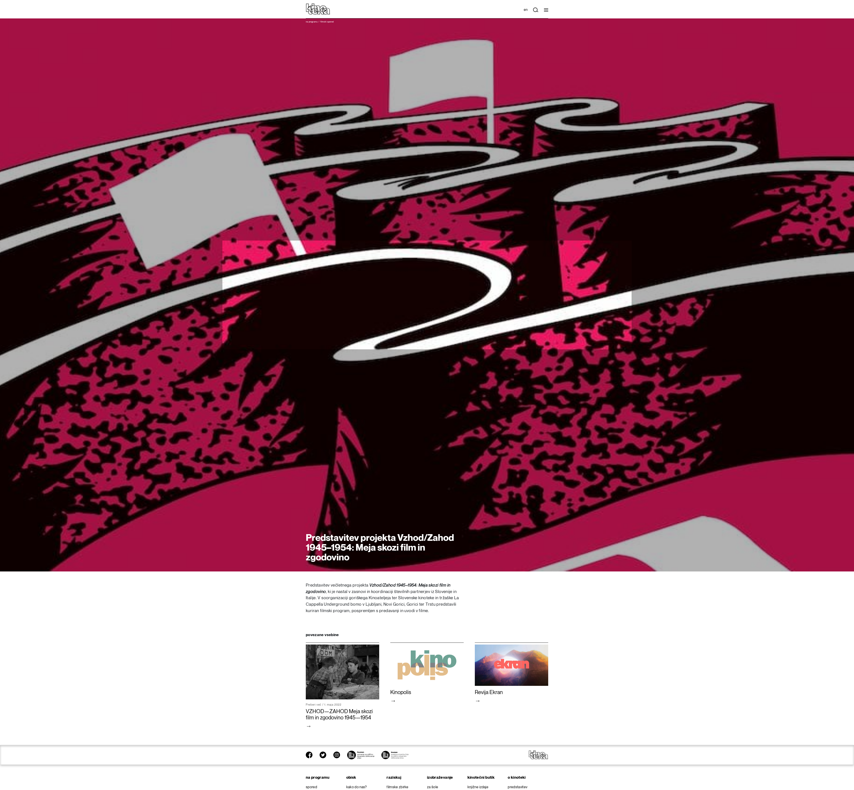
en (526, 10)
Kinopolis (400, 692)
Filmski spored (327, 22)
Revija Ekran (489, 692)
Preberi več (313, 704)
